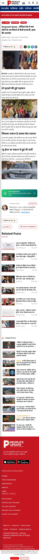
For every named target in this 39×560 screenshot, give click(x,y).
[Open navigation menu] (3, 3)
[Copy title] (35, 46)
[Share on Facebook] (32, 46)
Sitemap (23, 533)
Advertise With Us (25, 529)
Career (5, 529)
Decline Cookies (24, 558)
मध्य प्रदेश (5, 8)
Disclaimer (13, 529)
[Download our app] (37, 3)
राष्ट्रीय (21, 8)
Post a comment (29, 227)
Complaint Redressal (10, 533)
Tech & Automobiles (9, 480)
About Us (6, 526)
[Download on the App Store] (9, 462)
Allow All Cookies (14, 558)
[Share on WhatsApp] (28, 46)
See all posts (32, 203)
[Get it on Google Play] (23, 462)
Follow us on (8, 47)
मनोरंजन (28, 8)
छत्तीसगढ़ (13, 8)
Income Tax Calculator (10, 514)
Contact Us (15, 526)
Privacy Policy (25, 526)
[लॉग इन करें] (33, 3)
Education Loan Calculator (11, 510)
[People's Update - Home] (13, 2)
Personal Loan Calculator (11, 503)
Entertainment (7, 484)
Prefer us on (8, 221)
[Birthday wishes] (23, 2)
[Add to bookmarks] (21, 47)
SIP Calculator (7, 499)
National (5, 488)
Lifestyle (4, 476)
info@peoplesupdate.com (10, 546)
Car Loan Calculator (9, 507)
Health (4, 491)
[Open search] (29, 3)
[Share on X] (25, 46)
